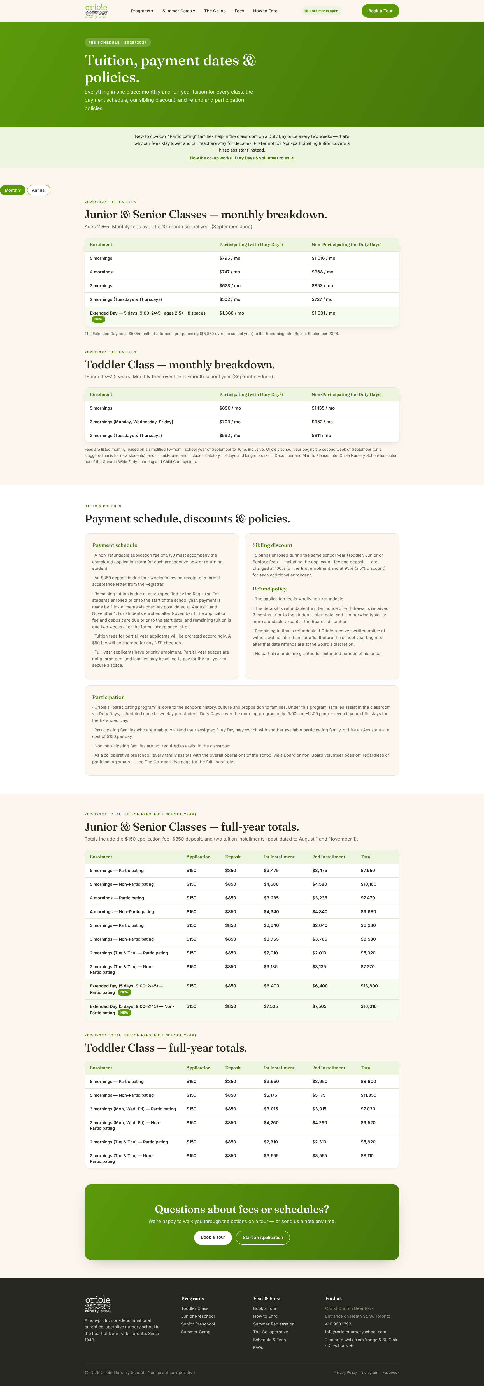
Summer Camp (195, 1331)
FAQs (258, 1347)
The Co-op (215, 10)
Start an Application (263, 1237)
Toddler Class (194, 1308)
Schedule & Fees (269, 1339)
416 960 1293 (338, 1324)
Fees (239, 10)
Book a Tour (380, 10)
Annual (39, 190)
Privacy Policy (345, 1372)
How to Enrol (266, 10)
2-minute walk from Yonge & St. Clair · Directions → (361, 1342)
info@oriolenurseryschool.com (355, 1331)
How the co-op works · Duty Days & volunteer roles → (242, 157)
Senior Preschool (198, 1324)
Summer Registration (274, 1324)
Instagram (369, 1372)
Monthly (13, 190)
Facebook (391, 1372)
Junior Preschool (198, 1316)
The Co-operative (270, 1331)
